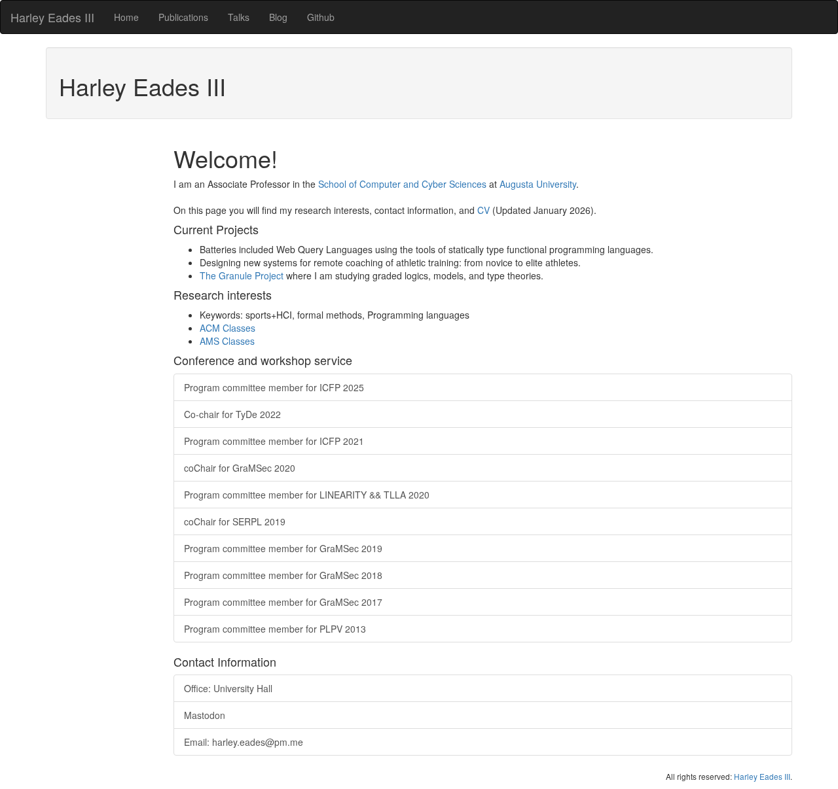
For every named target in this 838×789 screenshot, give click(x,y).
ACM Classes (227, 327)
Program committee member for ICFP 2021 (274, 440)
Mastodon (204, 715)
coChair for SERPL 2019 (234, 521)
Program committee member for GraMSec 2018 (283, 575)
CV (483, 210)
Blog (278, 17)
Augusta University (538, 183)
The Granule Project (241, 275)
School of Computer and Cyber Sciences (402, 183)
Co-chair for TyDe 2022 (232, 414)
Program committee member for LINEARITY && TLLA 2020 (306, 494)
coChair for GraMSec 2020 (239, 467)
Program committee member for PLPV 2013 (275, 628)
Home (126, 17)
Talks (238, 17)
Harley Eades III (52, 17)
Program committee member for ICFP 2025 (274, 387)
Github (321, 17)
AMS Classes (227, 340)
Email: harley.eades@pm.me (243, 741)
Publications (183, 17)
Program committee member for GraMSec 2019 (283, 548)
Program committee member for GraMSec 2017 (283, 601)
